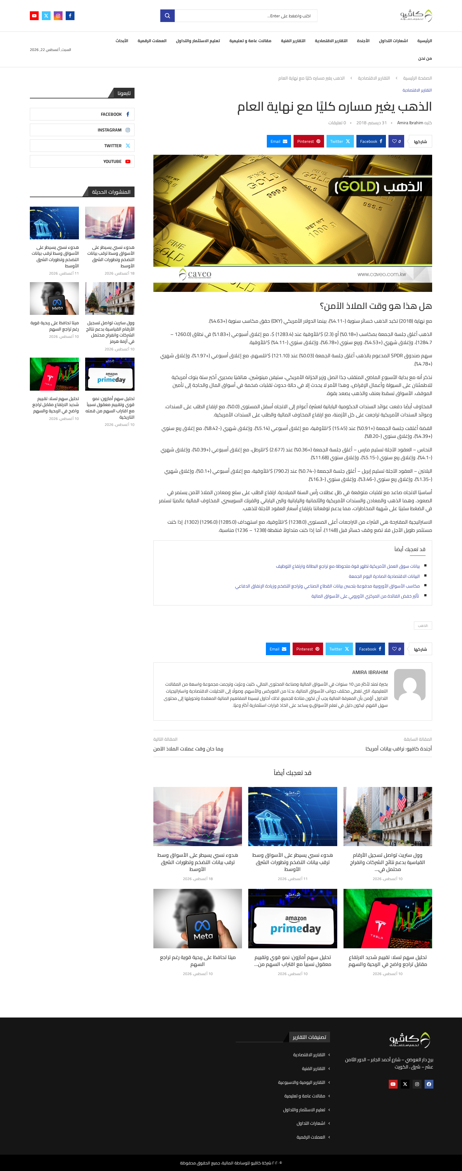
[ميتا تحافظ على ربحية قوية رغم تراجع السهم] (197, 918)
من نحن (425, 58)
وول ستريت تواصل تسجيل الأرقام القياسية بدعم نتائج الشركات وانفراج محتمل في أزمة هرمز (110, 332)
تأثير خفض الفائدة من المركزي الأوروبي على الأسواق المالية (365, 596)
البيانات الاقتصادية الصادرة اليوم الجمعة (384, 576)
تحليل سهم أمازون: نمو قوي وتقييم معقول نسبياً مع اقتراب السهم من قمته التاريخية (109, 408)
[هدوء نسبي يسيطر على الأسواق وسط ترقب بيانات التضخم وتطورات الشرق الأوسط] (197, 816)
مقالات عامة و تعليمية (250, 40)
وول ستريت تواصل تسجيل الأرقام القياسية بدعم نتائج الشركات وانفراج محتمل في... (387, 862)
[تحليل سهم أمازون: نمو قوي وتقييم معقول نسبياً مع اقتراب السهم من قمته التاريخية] (292, 918)
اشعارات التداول (393, 40)
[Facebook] (70, 15)
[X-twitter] (405, 1084)
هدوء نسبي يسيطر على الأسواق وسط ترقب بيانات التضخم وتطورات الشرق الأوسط (197, 862)
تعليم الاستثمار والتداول (198, 40)
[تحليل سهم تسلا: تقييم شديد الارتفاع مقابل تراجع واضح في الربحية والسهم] (388, 918)
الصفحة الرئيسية (417, 78)
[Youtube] (34, 15)
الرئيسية (424, 40)
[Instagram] (58, 15)
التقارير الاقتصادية (331, 40)
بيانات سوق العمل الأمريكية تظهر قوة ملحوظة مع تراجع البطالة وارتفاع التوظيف (348, 566)
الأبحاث (122, 40)
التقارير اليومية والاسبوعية (301, 1082)
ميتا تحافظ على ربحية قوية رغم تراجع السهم (198, 960)
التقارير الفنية (293, 40)
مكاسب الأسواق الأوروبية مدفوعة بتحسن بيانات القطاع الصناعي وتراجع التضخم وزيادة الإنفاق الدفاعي (327, 586)
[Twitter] (46, 15)
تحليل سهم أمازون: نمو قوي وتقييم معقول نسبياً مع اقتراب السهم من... (292, 960)
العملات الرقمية (152, 40)
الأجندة (363, 40)
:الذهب (423, 625)
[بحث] (167, 15)
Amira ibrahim (410, 123)
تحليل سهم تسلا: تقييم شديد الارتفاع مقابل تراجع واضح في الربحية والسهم (388, 960)
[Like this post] (394, 141)
